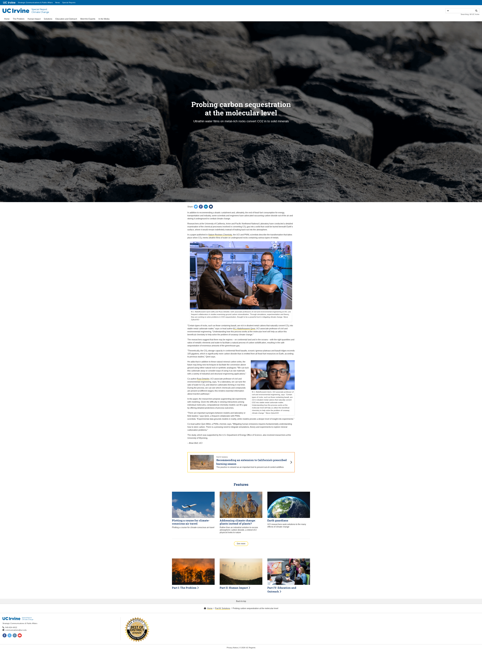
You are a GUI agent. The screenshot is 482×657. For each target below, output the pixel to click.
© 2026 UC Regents (247, 648)
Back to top (241, 601)
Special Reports (68, 3)
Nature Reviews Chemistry (220, 235)
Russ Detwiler (203, 379)
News (57, 3)
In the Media (104, 19)
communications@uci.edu (16, 630)
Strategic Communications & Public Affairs (35, 3)
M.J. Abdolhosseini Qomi (244, 328)
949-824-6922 (11, 627)
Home (7, 19)
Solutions (48, 19)
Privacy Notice (232, 648)
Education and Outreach (66, 19)
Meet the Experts (87, 19)
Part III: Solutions (222, 608)
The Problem (18, 19)
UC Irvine (9, 2)
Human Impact (34, 19)
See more (242, 543)
